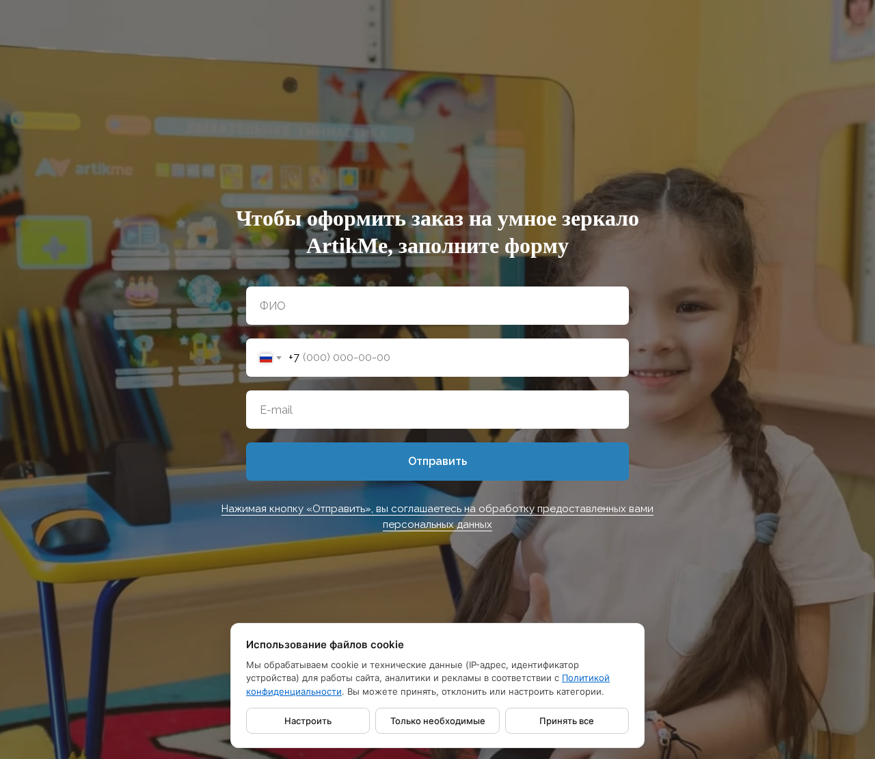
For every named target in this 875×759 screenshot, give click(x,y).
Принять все (566, 720)
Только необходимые (437, 720)
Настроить (308, 720)
